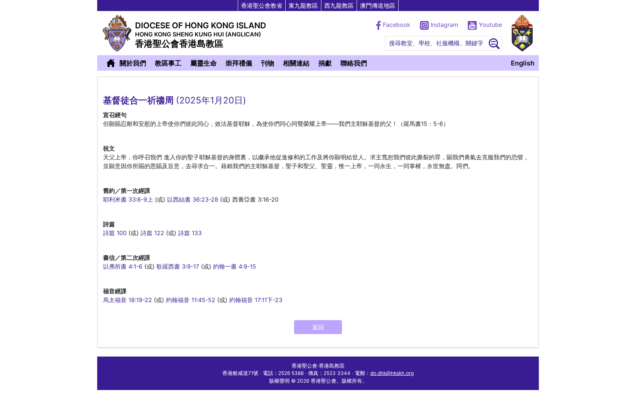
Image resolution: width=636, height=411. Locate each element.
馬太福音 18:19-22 (127, 300)
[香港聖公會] (522, 33)
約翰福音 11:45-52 (190, 300)
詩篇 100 (115, 233)
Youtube (489, 24)
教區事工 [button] (168, 63)
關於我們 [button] (133, 63)
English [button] (522, 63)
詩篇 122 (152, 233)
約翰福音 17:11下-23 (255, 300)
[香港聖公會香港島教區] (117, 33)
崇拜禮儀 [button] (239, 63)
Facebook (396, 24)
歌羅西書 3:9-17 (177, 266)
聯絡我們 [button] (353, 63)
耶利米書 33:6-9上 (128, 199)
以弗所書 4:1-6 (122, 266)
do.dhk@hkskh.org (392, 373)
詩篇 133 (190, 233)
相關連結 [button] (296, 63)
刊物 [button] (267, 63)
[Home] (110, 63)
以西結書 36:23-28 (192, 199)
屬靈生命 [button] (203, 63)
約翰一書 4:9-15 (234, 266)
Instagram (444, 24)
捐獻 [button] (325, 63)
